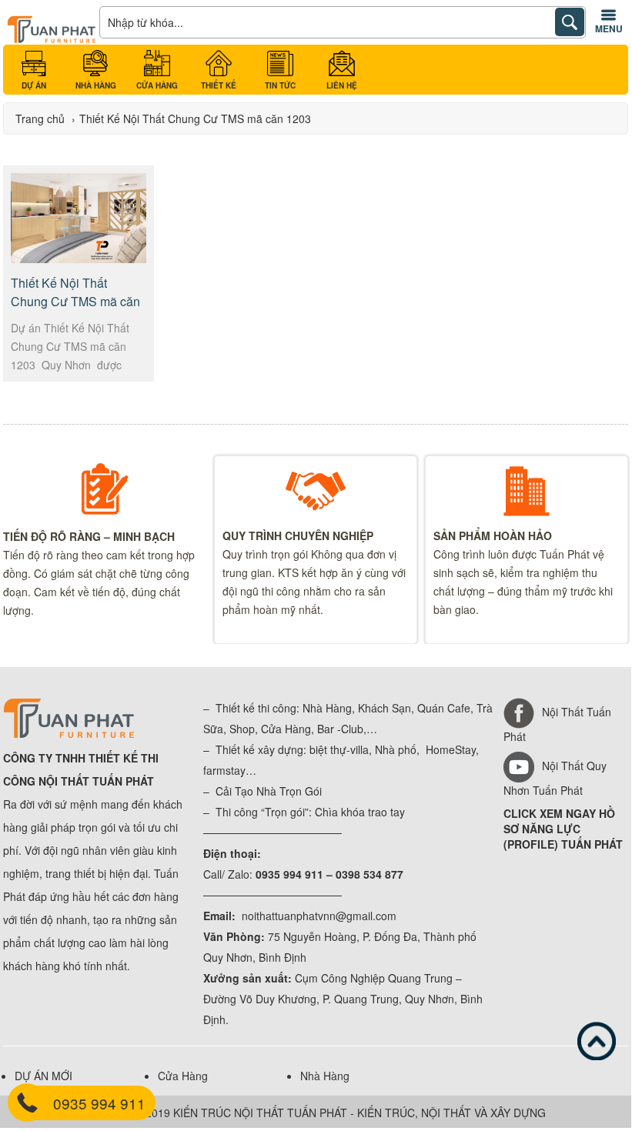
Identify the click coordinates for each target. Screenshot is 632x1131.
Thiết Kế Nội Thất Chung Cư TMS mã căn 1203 (75, 301)
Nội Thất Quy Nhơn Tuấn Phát (555, 778)
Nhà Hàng (324, 1075)
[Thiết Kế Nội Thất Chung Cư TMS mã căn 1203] (78, 258)
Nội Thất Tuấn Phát (557, 724)
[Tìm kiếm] (569, 22)
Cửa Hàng (183, 1075)
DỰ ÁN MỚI (43, 1075)
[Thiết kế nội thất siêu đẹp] (51, 39)
